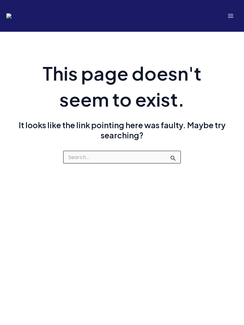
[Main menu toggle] (230, 16)
